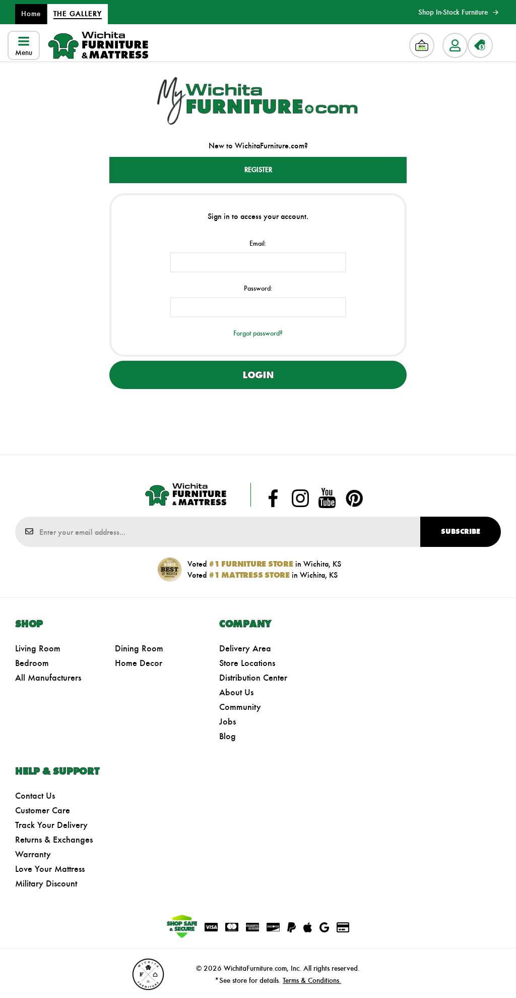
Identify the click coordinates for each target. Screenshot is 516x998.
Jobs (227, 721)
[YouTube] (327, 498)
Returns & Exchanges (54, 839)
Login (258, 375)
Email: (258, 243)
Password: (258, 288)
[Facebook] (273, 498)
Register (258, 169)
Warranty (33, 854)
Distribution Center (253, 677)
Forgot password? (258, 333)
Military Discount (46, 883)
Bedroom (32, 663)
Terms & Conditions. (312, 980)
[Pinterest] (354, 498)
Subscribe (460, 531)
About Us (236, 692)
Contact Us (35, 795)
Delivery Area (245, 648)
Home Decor (138, 663)
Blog (227, 736)
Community (240, 706)
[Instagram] (300, 498)
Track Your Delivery (51, 824)
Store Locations (247, 663)
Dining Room (139, 648)
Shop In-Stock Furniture (453, 12)
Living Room (37, 648)
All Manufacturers (48, 677)
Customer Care (42, 810)
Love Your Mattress (50, 868)
